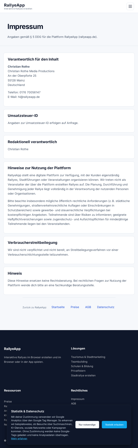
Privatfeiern (78, 370)
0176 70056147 (30, 92)
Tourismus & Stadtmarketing (88, 357)
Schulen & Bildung (82, 366)
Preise (75, 307)
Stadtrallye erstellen (83, 375)
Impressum (77, 399)
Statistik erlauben (114, 424)
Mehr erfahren (19, 438)
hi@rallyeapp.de (29, 97)
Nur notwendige (87, 424)
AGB (88, 307)
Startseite (58, 307)
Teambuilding (79, 361)
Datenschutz (105, 307)
